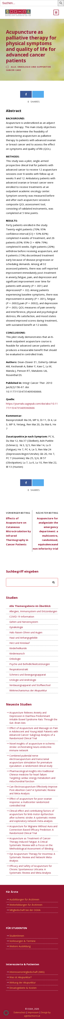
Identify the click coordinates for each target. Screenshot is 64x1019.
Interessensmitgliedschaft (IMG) (27, 972)
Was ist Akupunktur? (20, 977)
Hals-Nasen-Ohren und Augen (25, 632)
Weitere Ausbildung (20, 946)
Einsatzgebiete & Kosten (23, 987)
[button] (6, 1013)
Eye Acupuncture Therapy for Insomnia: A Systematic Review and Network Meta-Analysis (32, 857)
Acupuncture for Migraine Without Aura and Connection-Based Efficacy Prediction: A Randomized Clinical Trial (33, 830)
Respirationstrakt (18, 669)
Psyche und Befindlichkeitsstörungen (29, 664)
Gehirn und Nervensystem (23, 621)
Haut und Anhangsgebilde (23, 637)
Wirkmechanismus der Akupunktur (28, 690)
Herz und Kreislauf (19, 643)
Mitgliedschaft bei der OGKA (24, 910)
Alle (13, 67)
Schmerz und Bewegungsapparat (27, 674)
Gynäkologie (16, 627)
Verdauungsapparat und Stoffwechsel (30, 685)
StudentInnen (16, 935)
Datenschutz (20, 1012)
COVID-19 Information (21, 616)
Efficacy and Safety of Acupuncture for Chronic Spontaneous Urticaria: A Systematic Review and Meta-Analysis (30, 869)
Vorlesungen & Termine (22, 941)
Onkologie (15, 658)
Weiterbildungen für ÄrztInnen (25, 904)
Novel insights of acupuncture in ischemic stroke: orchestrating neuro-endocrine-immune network (32, 747)
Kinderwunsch (17, 653)
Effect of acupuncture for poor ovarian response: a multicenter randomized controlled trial (30, 802)
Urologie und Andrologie (22, 679)
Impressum (33, 1012)
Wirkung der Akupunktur (22, 982)
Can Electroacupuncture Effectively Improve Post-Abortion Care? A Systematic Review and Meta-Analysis (33, 790)
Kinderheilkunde (18, 648)
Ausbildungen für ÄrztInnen (24, 899)
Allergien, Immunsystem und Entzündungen (33, 611)
